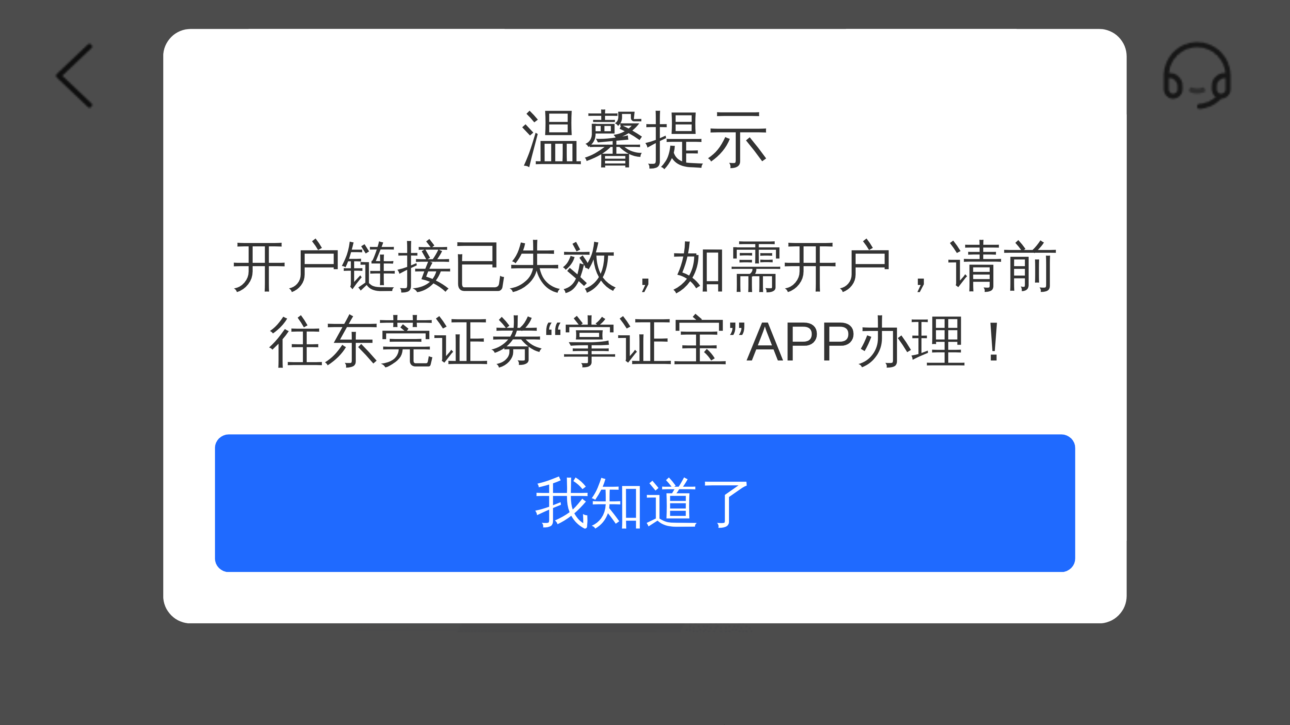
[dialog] (645, 326)
